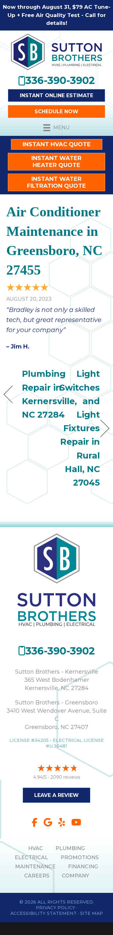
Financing (83, 867)
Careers (36, 876)
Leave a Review (56, 795)
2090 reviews (65, 777)
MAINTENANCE (35, 867)
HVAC (35, 848)
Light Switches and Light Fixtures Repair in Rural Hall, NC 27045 (80, 428)
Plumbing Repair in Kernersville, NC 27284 (49, 394)
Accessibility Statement (43, 913)
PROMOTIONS (80, 857)
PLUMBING (70, 848)
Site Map (91, 913)
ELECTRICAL (31, 857)
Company (75, 876)
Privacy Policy (55, 907)
